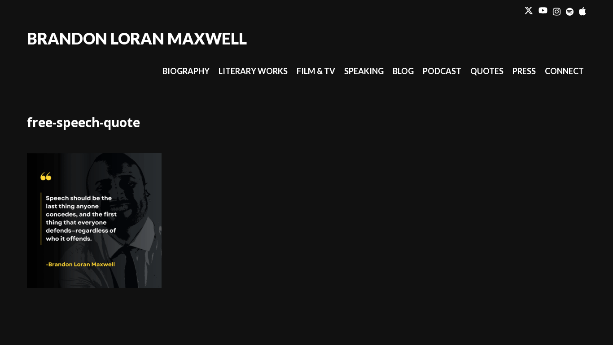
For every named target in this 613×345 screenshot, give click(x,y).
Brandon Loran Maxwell (137, 38)
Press (524, 71)
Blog (403, 71)
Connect (564, 71)
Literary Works (253, 71)
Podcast (442, 71)
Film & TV (316, 71)
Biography (186, 71)
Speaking (364, 71)
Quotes (487, 71)
